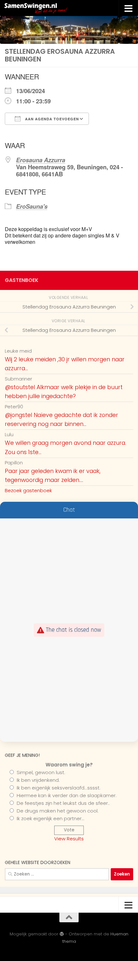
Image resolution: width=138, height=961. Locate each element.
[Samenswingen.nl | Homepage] (50, 8)
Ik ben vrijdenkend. (38, 780)
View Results (69, 838)
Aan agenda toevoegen (51, 118)
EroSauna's (31, 206)
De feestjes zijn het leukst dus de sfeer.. (63, 803)
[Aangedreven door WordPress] (62, 934)
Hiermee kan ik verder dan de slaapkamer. (66, 795)
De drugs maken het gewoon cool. (58, 810)
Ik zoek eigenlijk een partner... (50, 818)
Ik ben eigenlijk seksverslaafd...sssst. (58, 787)
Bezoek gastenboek (28, 490)
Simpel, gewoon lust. (41, 772)
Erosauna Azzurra (40, 160)
